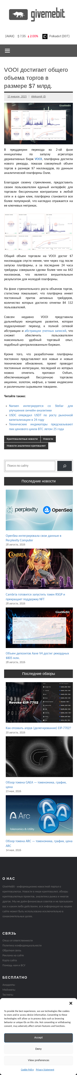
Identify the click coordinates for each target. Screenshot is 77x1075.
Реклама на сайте (13, 955)
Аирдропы (8, 985)
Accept (38, 1037)
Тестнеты (7, 994)
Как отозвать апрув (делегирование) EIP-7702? (38, 728)
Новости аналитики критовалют (26, 445)
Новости (48, 439)
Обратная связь (11, 950)
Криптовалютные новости (22, 439)
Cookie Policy (27, 1070)
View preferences (38, 1060)
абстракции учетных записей (45, 331)
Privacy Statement (45, 1070)
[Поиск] (64, 466)
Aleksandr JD (38, 96)
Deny (38, 1049)
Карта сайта (9, 960)
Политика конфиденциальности (22, 945)
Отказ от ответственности (17, 940)
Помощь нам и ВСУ (13, 965)
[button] (71, 1003)
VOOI (38, 159)
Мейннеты (8, 989)
